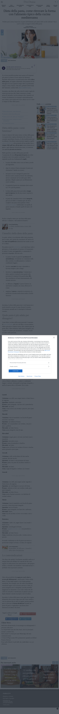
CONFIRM (15, 370)
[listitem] (29, 362)
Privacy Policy (38, 376)
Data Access (29, 376)
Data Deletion (21, 376)
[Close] (54, 338)
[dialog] (29, 357)
